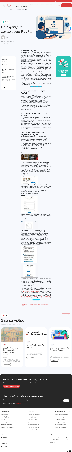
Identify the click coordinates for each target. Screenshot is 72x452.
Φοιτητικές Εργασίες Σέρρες (33, 421)
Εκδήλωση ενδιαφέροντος (65, 5)
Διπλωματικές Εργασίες (5, 417)
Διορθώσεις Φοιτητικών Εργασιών (7, 424)
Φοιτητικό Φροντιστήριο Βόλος (60, 417)
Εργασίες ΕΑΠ (3, 419)
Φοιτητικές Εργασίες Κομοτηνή (33, 425)
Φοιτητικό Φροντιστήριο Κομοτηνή (61, 424)
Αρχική (11, 9)
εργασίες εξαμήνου (26, 296)
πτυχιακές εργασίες (38, 296)
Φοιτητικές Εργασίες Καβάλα (33, 429)
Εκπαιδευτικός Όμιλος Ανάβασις (30, 291)
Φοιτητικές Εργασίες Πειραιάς (33, 417)
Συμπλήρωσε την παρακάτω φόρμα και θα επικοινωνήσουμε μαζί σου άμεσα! (35, 305)
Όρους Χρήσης (18, 403)
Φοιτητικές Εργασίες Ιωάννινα (33, 427)
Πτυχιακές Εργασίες (4, 414)
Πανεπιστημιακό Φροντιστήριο (32, 4)
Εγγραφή (66, 400)
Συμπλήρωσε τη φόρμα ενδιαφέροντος (11, 386)
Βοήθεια (42, 4)
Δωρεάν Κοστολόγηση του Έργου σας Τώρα (36, 86)
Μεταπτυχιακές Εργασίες (5, 416)
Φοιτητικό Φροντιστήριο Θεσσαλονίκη (61, 414)
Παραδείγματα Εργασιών (54, 439)
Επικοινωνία (17, 6)
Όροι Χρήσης (68, 437)
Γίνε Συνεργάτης (24, 6)
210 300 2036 (5, 437)
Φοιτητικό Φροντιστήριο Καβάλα (60, 427)
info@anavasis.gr (5, 439)
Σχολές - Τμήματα (49, 4)
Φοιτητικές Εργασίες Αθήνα (33, 416)
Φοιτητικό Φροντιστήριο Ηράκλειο (61, 422)
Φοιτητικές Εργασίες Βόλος (32, 419)
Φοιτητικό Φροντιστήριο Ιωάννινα (61, 425)
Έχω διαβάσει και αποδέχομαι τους (12, 403)
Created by (3, 450)
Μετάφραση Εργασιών (5, 425)
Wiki (67, 440)
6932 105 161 (5, 446)
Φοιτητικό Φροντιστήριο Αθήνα (60, 416)
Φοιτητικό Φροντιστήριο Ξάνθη (60, 421)
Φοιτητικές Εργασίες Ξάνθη (33, 422)
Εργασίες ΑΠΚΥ (3, 421)
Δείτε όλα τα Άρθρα (66, 314)
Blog (14, 9)
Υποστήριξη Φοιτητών (19, 4)
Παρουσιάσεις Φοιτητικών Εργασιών (7, 427)
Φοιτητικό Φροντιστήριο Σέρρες (60, 419)
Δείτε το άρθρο (7, 364)
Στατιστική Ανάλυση (4, 422)
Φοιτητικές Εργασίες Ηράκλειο (33, 424)
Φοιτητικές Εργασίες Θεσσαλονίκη (34, 414)
